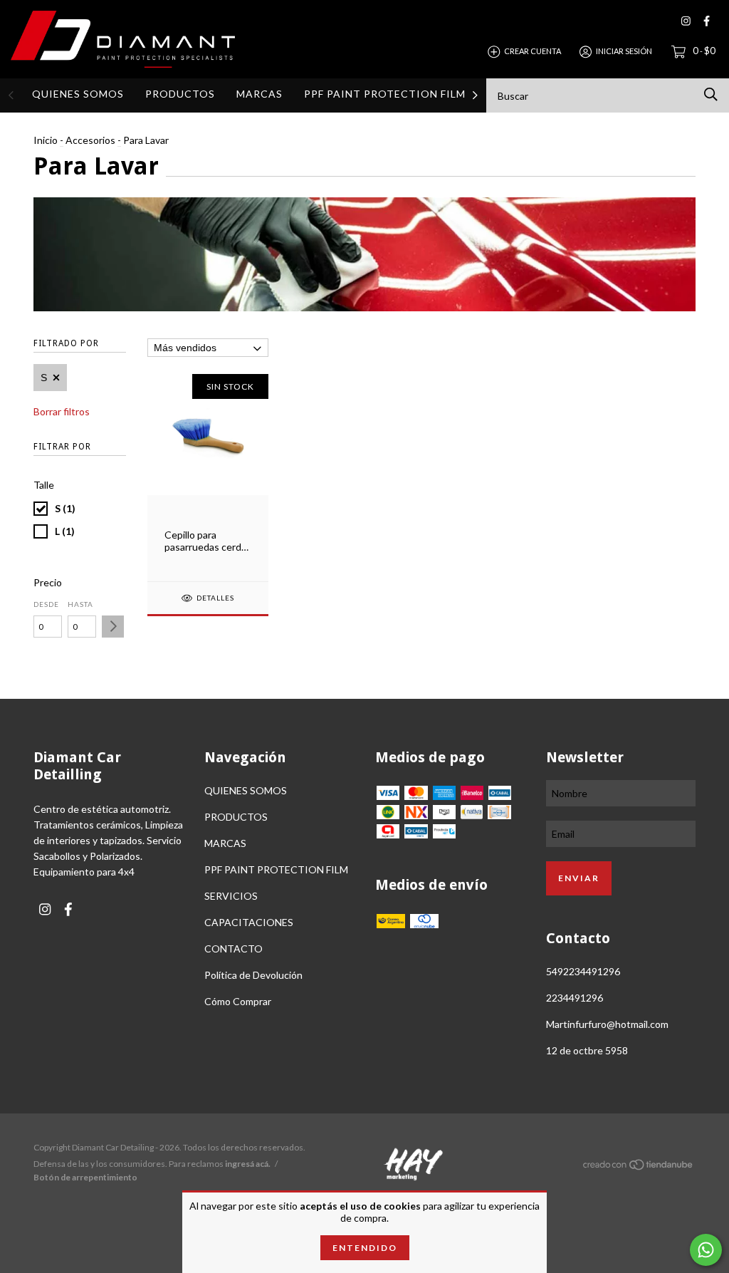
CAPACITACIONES (248, 922)
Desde (46, 604)
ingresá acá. (248, 1163)
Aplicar (113, 626)
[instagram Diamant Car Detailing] (686, 21)
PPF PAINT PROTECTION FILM (385, 94)
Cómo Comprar (237, 1001)
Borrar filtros (61, 411)
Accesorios (90, 140)
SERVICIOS (231, 896)
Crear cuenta (532, 51)
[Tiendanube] (639, 1166)
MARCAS (259, 94)
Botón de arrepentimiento (85, 1177)
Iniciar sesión (624, 51)
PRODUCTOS (180, 94)
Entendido (364, 1247)
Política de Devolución (253, 975)
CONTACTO (233, 948)
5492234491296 (583, 971)
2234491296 (574, 998)
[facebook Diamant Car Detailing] (706, 21)
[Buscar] (710, 94)
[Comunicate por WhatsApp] (706, 1250)
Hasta (80, 604)
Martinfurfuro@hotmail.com (607, 1024)
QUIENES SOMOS (78, 94)
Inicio (45, 140)
